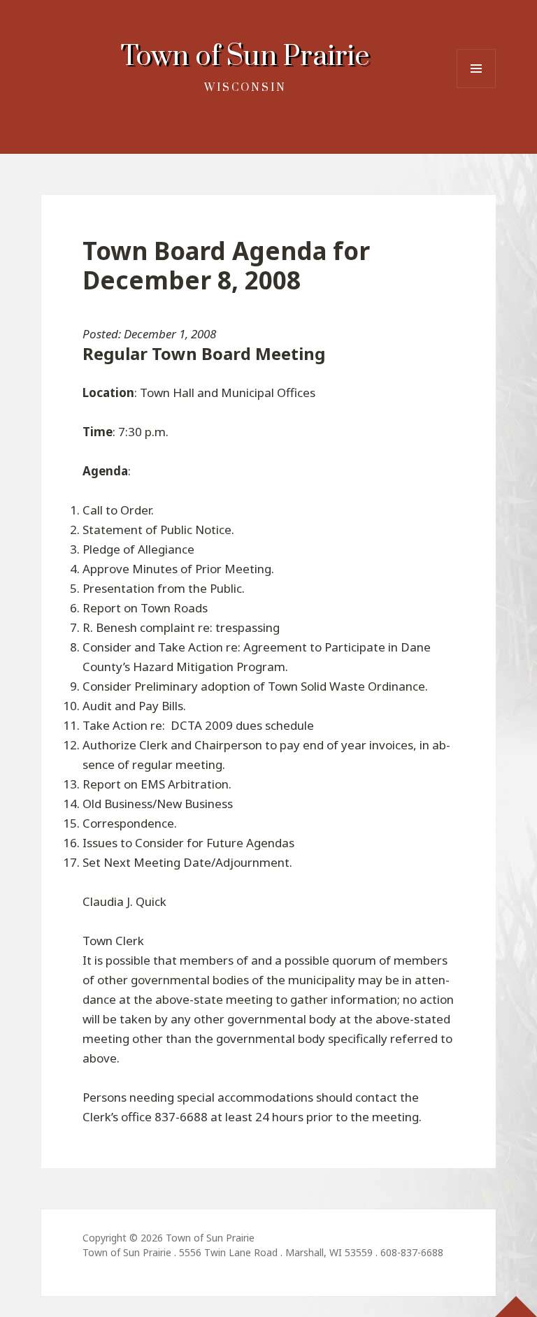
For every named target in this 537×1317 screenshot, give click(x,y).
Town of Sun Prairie (245, 56)
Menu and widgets (476, 87)
